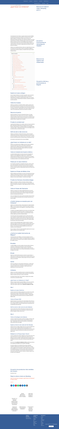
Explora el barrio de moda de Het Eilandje (20, 86)
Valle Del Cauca (46, 1)
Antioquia (30, 1)
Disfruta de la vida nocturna (17, 60)
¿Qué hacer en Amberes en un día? (17, 61)
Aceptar (51, 426)
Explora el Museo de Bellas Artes (17, 65)
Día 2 (14, 83)
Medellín (34, 422)
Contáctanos (43, 3)
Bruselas (14, 71)
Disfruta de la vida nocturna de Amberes (20, 82)
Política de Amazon (28, 417)
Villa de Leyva (35, 421)
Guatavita (34, 419)
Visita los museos (15, 56)
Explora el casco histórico (18, 79)
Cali (33, 420)
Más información (55, 424)
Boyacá (42, 417)
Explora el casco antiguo (16, 55)
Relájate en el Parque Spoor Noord (19, 87)
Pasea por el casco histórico (17, 64)
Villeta (34, 424)
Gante (14, 74)
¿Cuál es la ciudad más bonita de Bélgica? (18, 70)
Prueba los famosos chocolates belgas (18, 66)
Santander (40, 1)
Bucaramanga (35, 423)
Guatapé (34, 418)
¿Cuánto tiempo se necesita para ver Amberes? (19, 69)
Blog (47, 3)
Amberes (14, 75)
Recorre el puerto (15, 57)
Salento (34, 425)
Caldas (42, 418)
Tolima (42, 424)
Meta (41, 421)
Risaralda (42, 422)
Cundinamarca (25, 1)
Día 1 (14, 78)
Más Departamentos (37, 3)
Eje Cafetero (35, 1)
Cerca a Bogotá (35, 417)
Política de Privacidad (28, 418)
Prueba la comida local (16, 59)
